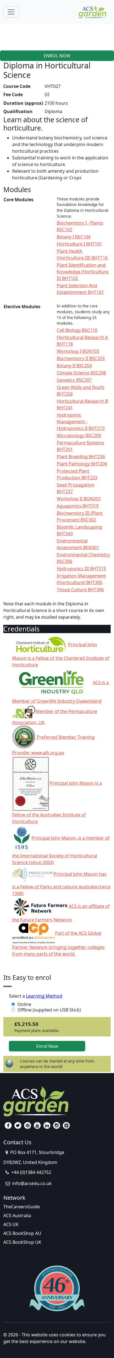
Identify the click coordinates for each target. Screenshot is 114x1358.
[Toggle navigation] (11, 11)
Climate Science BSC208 (81, 373)
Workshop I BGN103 (78, 351)
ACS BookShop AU (22, 1233)
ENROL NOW (57, 56)
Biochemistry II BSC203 (81, 358)
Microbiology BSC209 (79, 435)
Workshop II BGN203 (78, 499)
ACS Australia (17, 1215)
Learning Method (44, 996)
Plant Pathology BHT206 (82, 464)
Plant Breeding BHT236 (81, 456)
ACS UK (11, 1224)
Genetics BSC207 (74, 380)
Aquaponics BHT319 (78, 506)
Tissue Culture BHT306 (80, 590)
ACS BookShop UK (22, 1242)
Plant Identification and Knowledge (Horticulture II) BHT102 (82, 271)
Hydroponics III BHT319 (81, 568)
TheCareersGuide (21, 1207)
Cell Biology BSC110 (77, 330)
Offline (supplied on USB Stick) (49, 1010)
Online (24, 1004)
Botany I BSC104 (73, 237)
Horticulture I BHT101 (79, 244)
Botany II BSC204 (74, 366)
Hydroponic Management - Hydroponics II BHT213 (81, 421)
